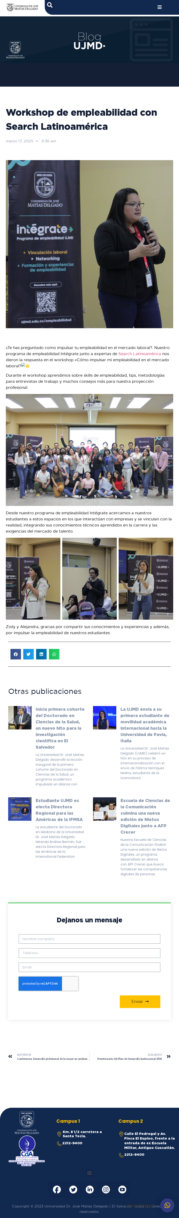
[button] (15, 654)
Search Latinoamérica (139, 353)
